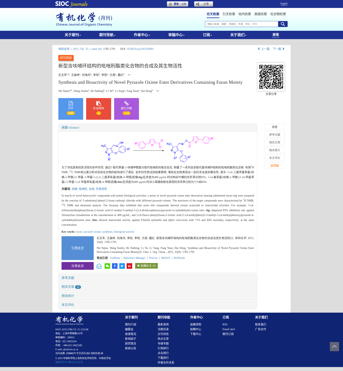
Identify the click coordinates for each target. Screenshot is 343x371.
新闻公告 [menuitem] (130, 348)
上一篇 (265, 48)
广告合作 (260, 329)
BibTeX (165, 257)
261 (88, 353)
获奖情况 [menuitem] (130, 343)
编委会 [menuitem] (129, 329)
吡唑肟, (84, 188)
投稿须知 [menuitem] (195, 324)
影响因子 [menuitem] (130, 338)
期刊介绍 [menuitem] (130, 324)
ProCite (153, 257)
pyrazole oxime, (93, 231)
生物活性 (101, 188)
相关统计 (68, 296)
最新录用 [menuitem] (163, 324)
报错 (276, 34)
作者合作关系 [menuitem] (166, 362)
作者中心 (141, 35)
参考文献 (68, 277)
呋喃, (75, 188)
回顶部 (275, 165)
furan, (80, 231)
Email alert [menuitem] (229, 329)
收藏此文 (146, 265)
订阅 (206, 35)
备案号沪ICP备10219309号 (69, 362)
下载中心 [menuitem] (195, 333)
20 (102, 353)
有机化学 (63, 48)
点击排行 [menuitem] (163, 353)
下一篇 (277, 48)
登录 (176, 4)
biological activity (124, 231)
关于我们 (237, 35)
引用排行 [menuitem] (163, 348)
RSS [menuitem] (225, 324)
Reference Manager (134, 257)
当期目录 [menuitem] (163, 329)
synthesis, (108, 231)
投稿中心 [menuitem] (195, 329)
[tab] (158, 127)
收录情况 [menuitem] (130, 333)
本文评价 (68, 304)
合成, (92, 188)
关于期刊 (72, 35)
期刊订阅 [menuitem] (228, 333)
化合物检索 (278, 14)
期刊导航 (106, 35)
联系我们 (260, 324)
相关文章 (70, 286)
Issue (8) (97, 48)
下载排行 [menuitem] (163, 357)
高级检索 (260, 14)
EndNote (115, 257)
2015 (76, 48)
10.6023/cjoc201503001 (140, 48)
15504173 (71, 353)
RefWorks (179, 257)
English (284, 3)
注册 (183, 4)
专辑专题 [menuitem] (163, 343)
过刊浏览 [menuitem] (163, 333)
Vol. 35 (84, 48)
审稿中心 (175, 35)
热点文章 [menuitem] (163, 338)
